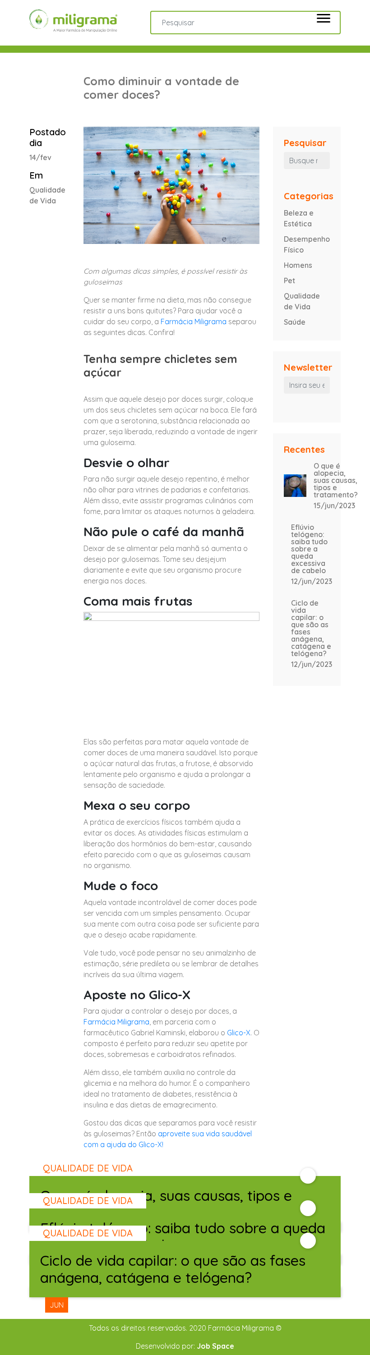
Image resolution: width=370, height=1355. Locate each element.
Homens (298, 265)
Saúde (294, 321)
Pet (289, 280)
